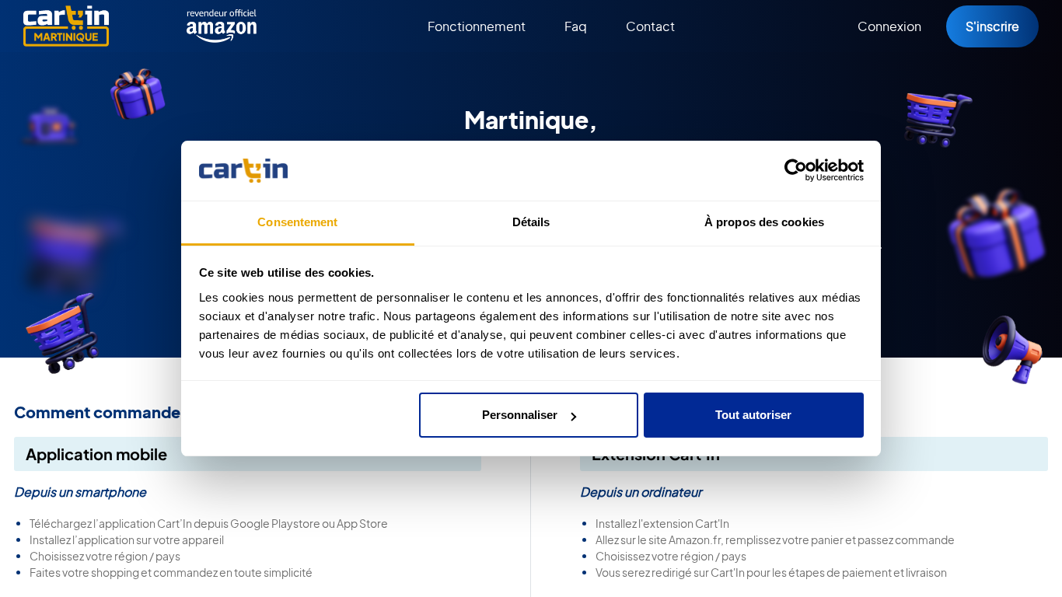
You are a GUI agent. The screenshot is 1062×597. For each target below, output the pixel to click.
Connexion (889, 26)
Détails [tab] (531, 222)
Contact (650, 26)
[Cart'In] (66, 26)
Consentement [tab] (297, 222)
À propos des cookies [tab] (764, 222)
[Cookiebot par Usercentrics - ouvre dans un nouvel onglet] (796, 171)
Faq (575, 26)
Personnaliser (519, 414)
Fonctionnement (477, 26)
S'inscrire (992, 26)
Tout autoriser (753, 414)
